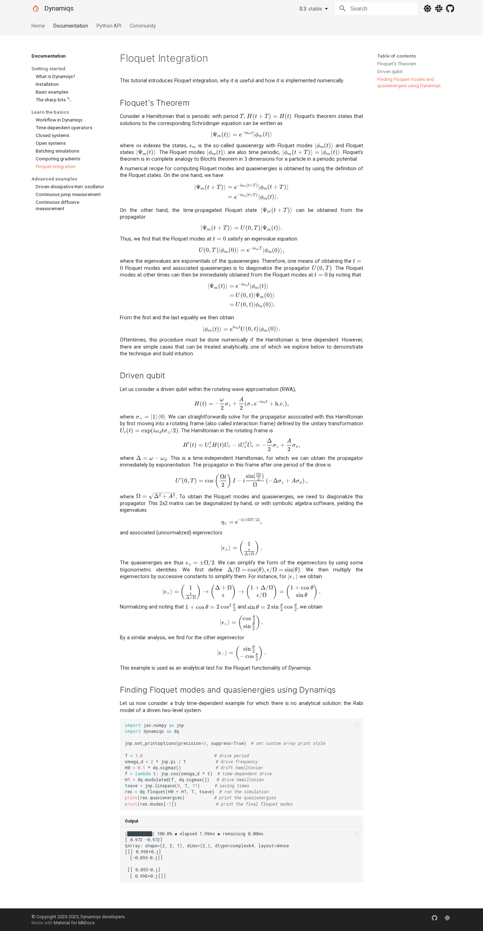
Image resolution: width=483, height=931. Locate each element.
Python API (109, 26)
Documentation (70, 26)
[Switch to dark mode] (427, 8)
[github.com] (434, 919)
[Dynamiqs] (36, 8)
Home (38, 26)
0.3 (310, 9)
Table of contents (396, 56)
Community (143, 26)
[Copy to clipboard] (357, 725)
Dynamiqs (59, 8)
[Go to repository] (450, 8)
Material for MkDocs (74, 922)
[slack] (438, 8)
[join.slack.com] (447, 919)
